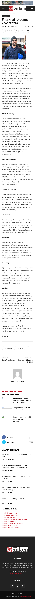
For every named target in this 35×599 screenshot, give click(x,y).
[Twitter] (23, 586)
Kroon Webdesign (26, 596)
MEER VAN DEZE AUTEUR (11, 394)
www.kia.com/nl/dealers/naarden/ (12, 523)
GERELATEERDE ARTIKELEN (12, 391)
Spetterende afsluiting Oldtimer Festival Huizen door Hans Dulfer (22, 400)
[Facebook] (12, 586)
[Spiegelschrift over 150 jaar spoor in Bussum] (7, 410)
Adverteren (20, 593)
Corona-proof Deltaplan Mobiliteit (25, 361)
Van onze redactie (10, 26)
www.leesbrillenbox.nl (8, 517)
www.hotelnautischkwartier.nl (11, 527)
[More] (28, 31)
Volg (31, 442)
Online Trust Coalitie (8, 360)
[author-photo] (17, 379)
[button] (3, 8)
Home (3, 13)
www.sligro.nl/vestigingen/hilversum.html (14, 519)
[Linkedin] (17, 586)
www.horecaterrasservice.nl (10, 525)
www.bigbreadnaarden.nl (9, 513)
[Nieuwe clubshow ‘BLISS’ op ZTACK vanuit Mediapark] (7, 419)
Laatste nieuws (11, 13)
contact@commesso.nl (17, 573)
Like (32, 438)
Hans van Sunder (7, 470)
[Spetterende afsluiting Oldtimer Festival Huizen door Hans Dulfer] (7, 400)
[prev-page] (15, 426)
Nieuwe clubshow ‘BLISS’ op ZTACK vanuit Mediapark (22, 419)
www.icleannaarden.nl (9, 521)
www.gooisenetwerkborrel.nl (11, 515)
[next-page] (19, 426)
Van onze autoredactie (8, 459)
